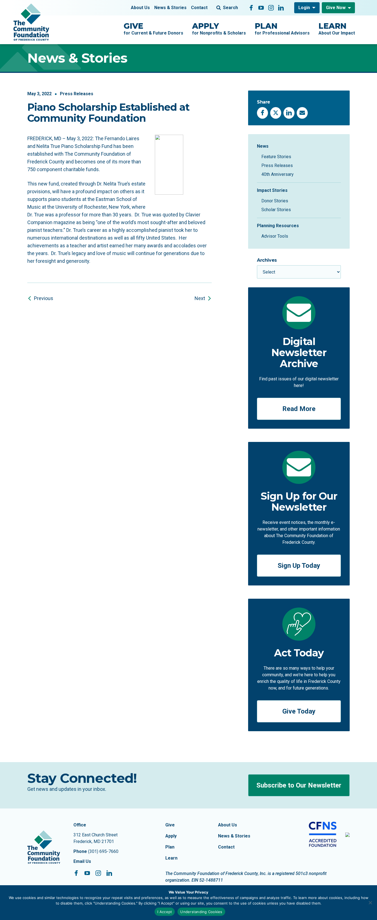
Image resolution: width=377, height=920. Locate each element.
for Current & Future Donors (153, 28)
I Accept (164, 912)
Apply (171, 836)
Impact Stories (272, 190)
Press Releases (76, 93)
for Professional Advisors (282, 28)
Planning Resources (278, 225)
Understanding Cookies (201, 912)
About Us (140, 7)
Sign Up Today (299, 565)
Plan (169, 847)
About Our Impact (336, 28)
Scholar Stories (276, 209)
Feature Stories (276, 156)
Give (170, 825)
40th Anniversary (277, 174)
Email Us (82, 861)
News (263, 146)
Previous (43, 298)
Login (304, 7)
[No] (370, 902)
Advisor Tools (274, 236)
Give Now (336, 7)
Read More (298, 409)
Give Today (298, 711)
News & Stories (170, 7)
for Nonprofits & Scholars (219, 28)
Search (230, 7)
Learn (171, 858)
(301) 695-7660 (103, 851)
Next (200, 298)
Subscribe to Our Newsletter (298, 785)
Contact (199, 7)
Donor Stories (274, 200)
